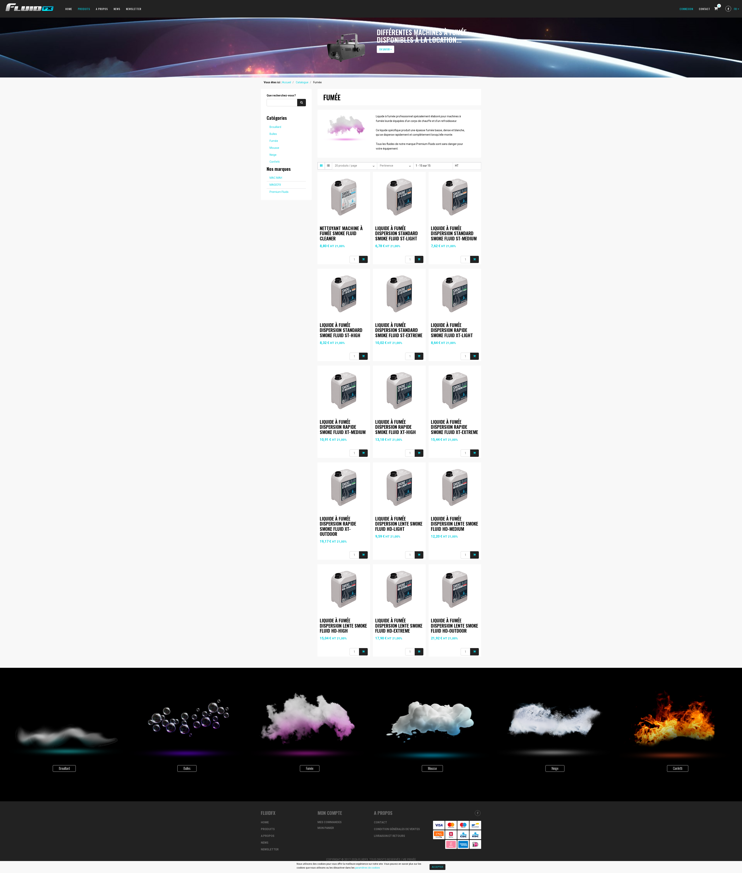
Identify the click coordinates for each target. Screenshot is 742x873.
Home (68, 9)
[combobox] (354, 165)
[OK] (301, 102)
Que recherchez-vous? (281, 95)
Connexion (686, 9)
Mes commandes (329, 822)
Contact (704, 9)
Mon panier (325, 828)
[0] (716, 9)
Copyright (333, 859)
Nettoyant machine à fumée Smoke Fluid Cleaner (341, 233)
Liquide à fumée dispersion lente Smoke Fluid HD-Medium (454, 523)
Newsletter (133, 9)
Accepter (437, 867)
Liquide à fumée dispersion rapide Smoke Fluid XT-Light (452, 330)
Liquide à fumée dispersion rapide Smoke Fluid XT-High (395, 426)
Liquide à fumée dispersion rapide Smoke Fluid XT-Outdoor (338, 526)
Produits (84, 9)
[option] (371, 47)
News (117, 9)
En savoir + (385, 49)
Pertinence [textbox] (386, 165)
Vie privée (409, 859)
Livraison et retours (389, 835)
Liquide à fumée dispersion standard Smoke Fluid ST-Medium (454, 233)
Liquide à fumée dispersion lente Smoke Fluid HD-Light (398, 523)
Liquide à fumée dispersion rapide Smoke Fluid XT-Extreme (454, 426)
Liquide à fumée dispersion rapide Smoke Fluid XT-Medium (343, 426)
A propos (102, 9)
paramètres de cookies (367, 867)
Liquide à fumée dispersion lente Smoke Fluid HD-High (343, 625)
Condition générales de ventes (397, 829)
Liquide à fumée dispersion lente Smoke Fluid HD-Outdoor (454, 625)
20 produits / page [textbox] (346, 165)
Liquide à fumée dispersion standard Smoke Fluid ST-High (341, 330)
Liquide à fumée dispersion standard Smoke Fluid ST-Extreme (398, 330)
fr (736, 9)
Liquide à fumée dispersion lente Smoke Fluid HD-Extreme (398, 625)
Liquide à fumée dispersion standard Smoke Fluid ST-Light (396, 233)
